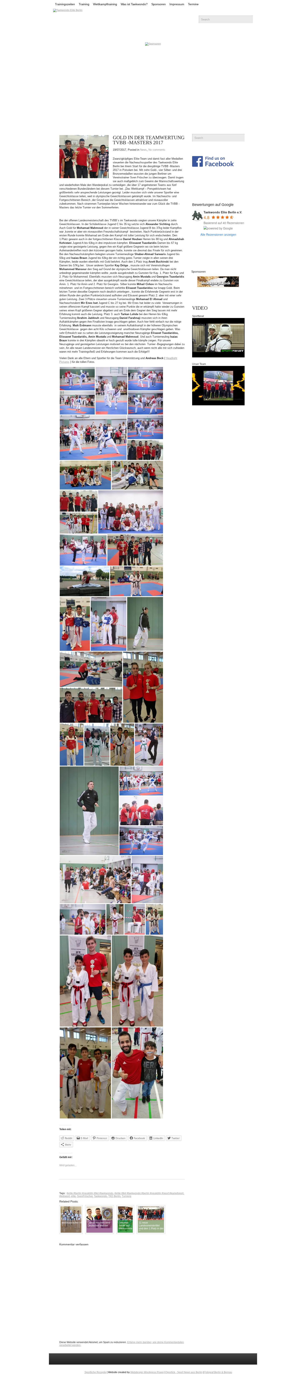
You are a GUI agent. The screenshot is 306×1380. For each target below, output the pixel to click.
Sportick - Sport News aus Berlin (184, 1372)
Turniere (126, 1196)
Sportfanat (198, 316)
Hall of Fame (224, 35)
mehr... (66, 79)
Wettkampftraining (105, 4)
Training (84, 4)
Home (59, 35)
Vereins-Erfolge (112, 35)
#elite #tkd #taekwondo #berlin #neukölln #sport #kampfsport (148, 1193)
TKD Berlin (114, 1196)
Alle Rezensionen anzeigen (218, 234)
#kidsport (64, 1196)
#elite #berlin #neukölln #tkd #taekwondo (90, 1193)
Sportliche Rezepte (95, 1372)
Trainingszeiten (65, 4)
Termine (193, 4)
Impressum (176, 4)
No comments (156, 149)
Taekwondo (100, 1196)
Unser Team (199, 364)
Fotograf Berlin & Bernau (218, 1372)
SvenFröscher (85, 1196)
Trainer (148, 35)
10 (109, 106)
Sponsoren (158, 4)
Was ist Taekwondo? (134, 4)
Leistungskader (183, 35)
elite (73, 1196)
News (79, 35)
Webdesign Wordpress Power (147, 1372)
